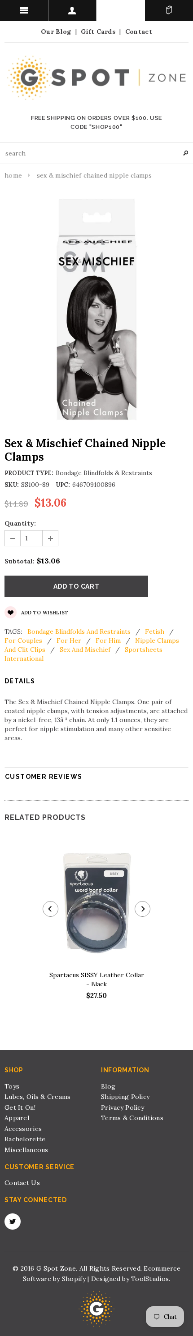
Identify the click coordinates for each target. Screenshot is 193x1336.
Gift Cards (98, 31)
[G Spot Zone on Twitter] (12, 1221)
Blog (108, 1086)
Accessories (23, 1129)
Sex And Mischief (85, 649)
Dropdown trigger (72, 10)
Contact (138, 31)
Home (13, 175)
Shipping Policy (125, 1097)
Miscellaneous (26, 1150)
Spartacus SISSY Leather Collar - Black (96, 979)
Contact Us (22, 1183)
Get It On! (19, 1107)
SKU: (11, 485)
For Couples (23, 640)
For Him (108, 640)
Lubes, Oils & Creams (37, 1097)
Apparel (16, 1118)
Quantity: (20, 523)
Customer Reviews (43, 776)
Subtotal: (19, 561)
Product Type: (28, 473)
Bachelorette (24, 1139)
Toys (11, 1086)
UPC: (63, 485)
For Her (69, 640)
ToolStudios (150, 1279)
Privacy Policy (122, 1107)
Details (19, 681)
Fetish (154, 631)
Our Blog (56, 31)
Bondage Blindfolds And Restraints (79, 631)
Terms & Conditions (132, 1118)
